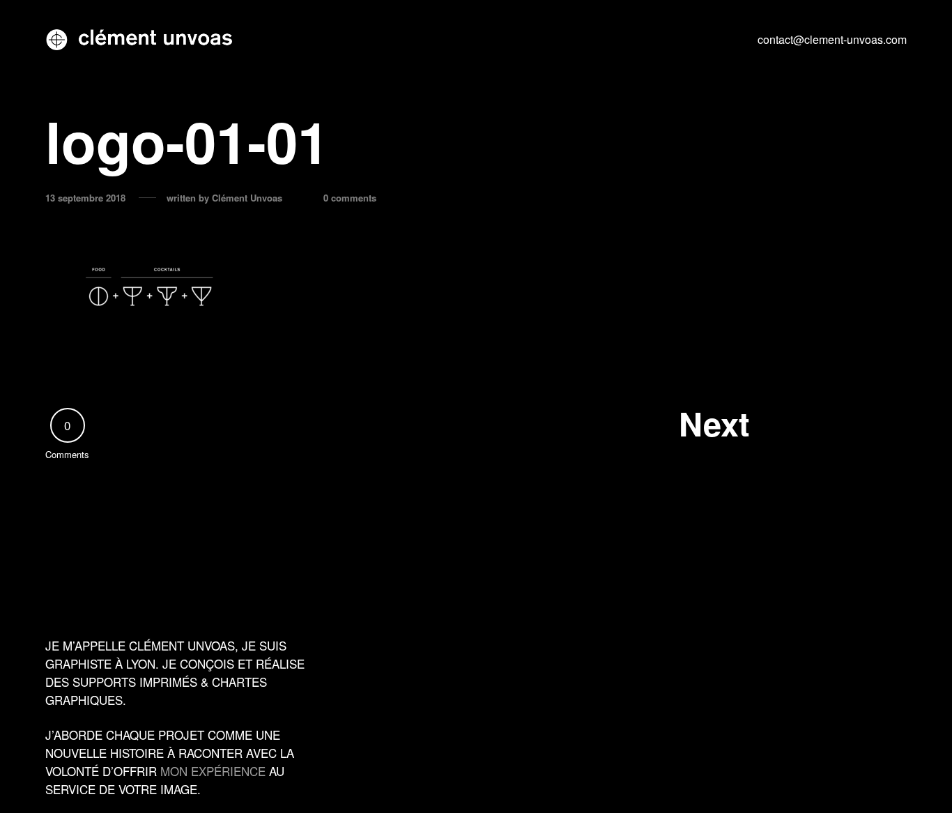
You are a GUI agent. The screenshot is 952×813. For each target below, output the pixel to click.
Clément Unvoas (247, 198)
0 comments (349, 198)
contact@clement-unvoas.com (832, 39)
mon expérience (213, 771)
